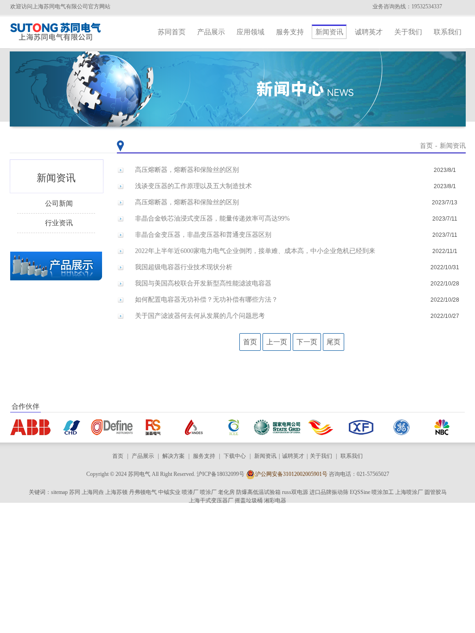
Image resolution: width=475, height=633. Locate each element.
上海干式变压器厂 (211, 500)
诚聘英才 (369, 32)
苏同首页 (172, 32)
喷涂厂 (208, 492)
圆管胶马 (435, 492)
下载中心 (235, 456)
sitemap (59, 492)
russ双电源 (295, 492)
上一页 (276, 342)
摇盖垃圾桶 (249, 500)
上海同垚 (93, 492)
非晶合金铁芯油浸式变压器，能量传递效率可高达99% (212, 218)
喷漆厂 (190, 492)
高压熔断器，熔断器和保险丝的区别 (187, 169)
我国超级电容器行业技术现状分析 (183, 267)
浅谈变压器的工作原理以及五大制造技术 (193, 186)
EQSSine (360, 492)
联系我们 (448, 32)
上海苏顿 (116, 492)
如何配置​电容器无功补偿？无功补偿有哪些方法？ (206, 299)
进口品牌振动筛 (328, 492)
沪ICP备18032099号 (220, 474)
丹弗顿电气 (143, 492)
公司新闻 (59, 203)
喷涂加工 (383, 492)
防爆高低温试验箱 (258, 492)
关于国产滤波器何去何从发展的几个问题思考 (200, 315)
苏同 (74, 492)
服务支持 (290, 32)
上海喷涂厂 (409, 492)
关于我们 (408, 32)
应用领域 (250, 32)
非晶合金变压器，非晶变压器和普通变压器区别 (203, 234)
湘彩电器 (275, 500)
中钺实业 (169, 492)
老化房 (226, 492)
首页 (426, 145)
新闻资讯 (329, 32)
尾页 (333, 342)
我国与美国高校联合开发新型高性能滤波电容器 (203, 283)
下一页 (306, 342)
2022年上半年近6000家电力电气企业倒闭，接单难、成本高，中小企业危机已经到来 (255, 250)
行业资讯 (59, 223)
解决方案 (173, 456)
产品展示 (211, 32)
